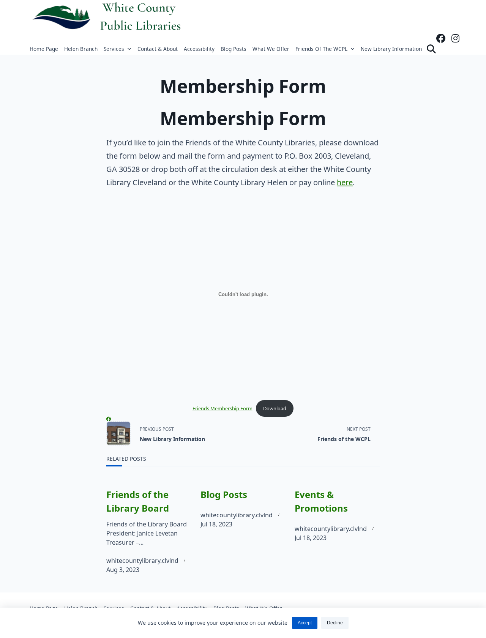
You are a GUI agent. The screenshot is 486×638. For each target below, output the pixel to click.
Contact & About (157, 49)
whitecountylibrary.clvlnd (142, 560)
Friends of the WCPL (321, 49)
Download (274, 408)
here (345, 182)
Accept (305, 622)
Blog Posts (233, 49)
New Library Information (391, 49)
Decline (335, 622)
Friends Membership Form (222, 408)
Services (114, 49)
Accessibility (199, 49)
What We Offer (270, 49)
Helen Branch (81, 49)
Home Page (44, 49)
